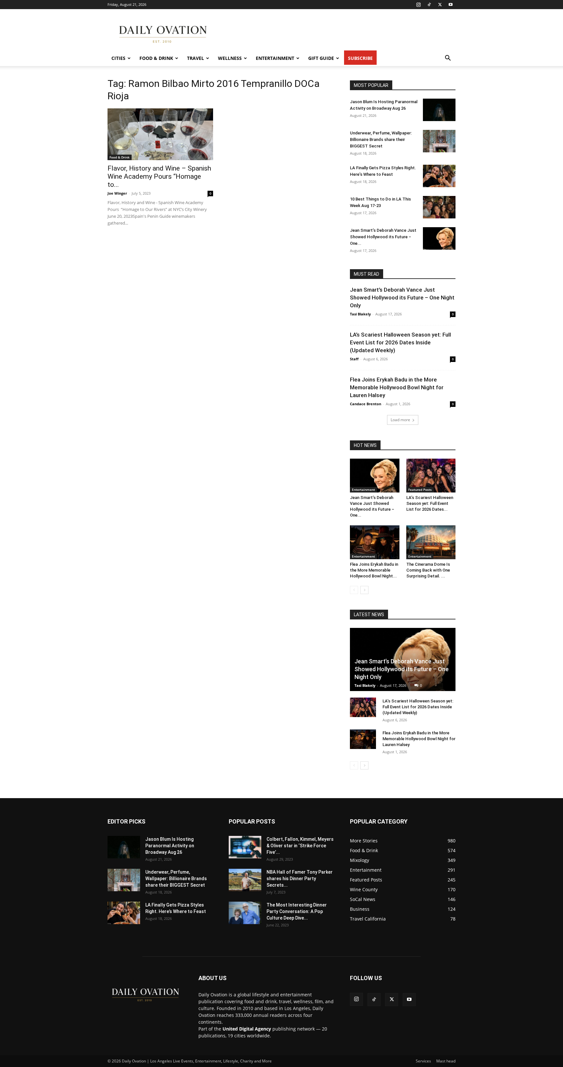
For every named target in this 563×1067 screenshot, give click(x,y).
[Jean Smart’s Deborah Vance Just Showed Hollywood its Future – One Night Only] (439, 238)
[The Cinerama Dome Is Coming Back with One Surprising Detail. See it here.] (431, 542)
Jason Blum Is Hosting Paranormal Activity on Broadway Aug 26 (169, 846)
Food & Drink (156, 58)
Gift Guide (321, 58)
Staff (354, 358)
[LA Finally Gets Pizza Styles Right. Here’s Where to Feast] (439, 176)
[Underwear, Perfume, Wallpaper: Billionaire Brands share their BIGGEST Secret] (439, 141)
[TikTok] (429, 4)
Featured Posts (420, 489)
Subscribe (360, 58)
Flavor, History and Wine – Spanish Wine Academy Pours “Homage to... (159, 176)
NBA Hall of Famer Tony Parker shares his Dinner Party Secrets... (300, 878)
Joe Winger (117, 193)
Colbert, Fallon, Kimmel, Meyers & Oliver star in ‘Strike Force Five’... (300, 846)
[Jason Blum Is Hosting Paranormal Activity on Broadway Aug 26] (439, 110)
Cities (118, 58)
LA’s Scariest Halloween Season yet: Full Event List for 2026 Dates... (429, 503)
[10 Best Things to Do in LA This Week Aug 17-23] (439, 207)
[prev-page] (354, 590)
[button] (447, 59)
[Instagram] (418, 4)
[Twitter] (440, 4)
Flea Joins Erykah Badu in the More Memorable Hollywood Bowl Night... (374, 570)
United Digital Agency (247, 1029)
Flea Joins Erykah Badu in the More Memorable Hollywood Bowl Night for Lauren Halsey (396, 387)
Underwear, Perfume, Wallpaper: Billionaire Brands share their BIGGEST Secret (381, 139)
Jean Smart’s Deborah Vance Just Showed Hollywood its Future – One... (383, 237)
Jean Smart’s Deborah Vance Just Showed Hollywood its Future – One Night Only (402, 297)
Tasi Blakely (360, 314)
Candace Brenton (365, 403)
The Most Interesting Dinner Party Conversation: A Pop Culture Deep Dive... (297, 911)
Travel (195, 58)
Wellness (230, 58)
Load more (400, 420)
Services (423, 1061)
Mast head (445, 1061)
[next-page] (364, 590)
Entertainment (275, 58)
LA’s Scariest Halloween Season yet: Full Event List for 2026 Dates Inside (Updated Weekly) (400, 342)
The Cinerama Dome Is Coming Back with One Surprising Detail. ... (428, 570)
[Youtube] (450, 4)
